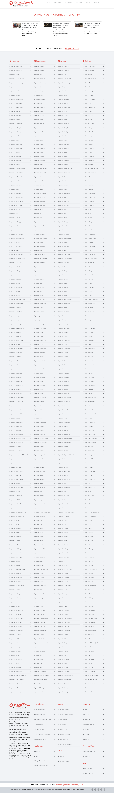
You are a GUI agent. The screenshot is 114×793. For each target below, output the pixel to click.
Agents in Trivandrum (64, 630)
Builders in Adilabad (88, 70)
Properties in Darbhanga (16, 193)
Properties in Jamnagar (15, 324)
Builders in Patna (87, 508)
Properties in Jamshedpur (16, 328)
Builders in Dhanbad (88, 205)
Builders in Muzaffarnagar (90, 438)
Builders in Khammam (89, 340)
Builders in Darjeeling (89, 197)
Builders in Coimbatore (89, 181)
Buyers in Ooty (38, 491)
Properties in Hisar (14, 291)
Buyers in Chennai (39, 177)
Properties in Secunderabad (17, 569)
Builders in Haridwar (88, 287)
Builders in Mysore (88, 446)
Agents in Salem (62, 561)
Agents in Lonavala (63, 369)
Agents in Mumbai (63, 426)
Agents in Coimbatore (64, 181)
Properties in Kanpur (15, 336)
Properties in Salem (14, 561)
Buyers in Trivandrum (40, 630)
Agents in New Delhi (64, 479)
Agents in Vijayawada (64, 671)
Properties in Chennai (15, 177)
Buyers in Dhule (38, 209)
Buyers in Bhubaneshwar (41, 168)
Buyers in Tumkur (39, 634)
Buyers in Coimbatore (40, 181)
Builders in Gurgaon (88, 271)
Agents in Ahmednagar (64, 83)
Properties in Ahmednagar (16, 83)
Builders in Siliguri (88, 581)
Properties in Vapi (14, 655)
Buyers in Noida (38, 483)
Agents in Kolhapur (63, 352)
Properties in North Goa (16, 487)
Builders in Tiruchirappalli (90, 618)
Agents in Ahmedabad (64, 79)
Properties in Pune (14, 520)
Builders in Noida (87, 483)
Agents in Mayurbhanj (64, 397)
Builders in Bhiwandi (88, 160)
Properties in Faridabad (16, 234)
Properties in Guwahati (15, 275)
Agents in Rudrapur (63, 557)
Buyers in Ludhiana (39, 377)
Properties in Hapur (14, 283)
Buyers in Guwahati (39, 275)
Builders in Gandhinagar (89, 238)
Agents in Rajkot (62, 540)
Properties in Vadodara (15, 651)
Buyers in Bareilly (39, 132)
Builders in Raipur (88, 536)
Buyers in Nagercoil (39, 451)
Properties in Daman (15, 189)
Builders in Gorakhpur (89, 254)
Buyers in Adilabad (39, 70)
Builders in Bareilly (88, 132)
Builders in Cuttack (88, 185)
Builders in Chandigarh (89, 173)
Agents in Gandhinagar (64, 238)
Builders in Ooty (87, 491)
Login (36, 756)
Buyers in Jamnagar (39, 324)
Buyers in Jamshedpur (40, 328)
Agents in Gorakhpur (64, 254)
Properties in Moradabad (16, 414)
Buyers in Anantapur (39, 107)
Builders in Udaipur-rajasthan (91, 643)
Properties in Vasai (14, 663)
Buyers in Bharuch (39, 144)
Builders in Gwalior (88, 279)
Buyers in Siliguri (38, 581)
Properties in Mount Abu (16, 422)
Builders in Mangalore (89, 385)
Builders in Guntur (88, 267)
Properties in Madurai (15, 381)
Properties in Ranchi (15, 545)
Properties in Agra (14, 74)
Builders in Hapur (88, 283)
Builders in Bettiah (88, 140)
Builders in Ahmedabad (89, 79)
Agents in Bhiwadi (63, 156)
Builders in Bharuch (88, 144)
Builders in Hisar (87, 291)
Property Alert (63, 756)
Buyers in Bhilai (38, 152)
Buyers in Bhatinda (39, 148)
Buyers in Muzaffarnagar (41, 438)
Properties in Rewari (15, 553)
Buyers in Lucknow (39, 373)
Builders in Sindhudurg (89, 585)
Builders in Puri (87, 524)
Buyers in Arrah (38, 111)
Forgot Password (40, 761)
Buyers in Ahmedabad (40, 79)
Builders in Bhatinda (88, 148)
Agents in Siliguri (63, 581)
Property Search (64, 709)
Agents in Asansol (63, 115)
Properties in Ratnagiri (15, 549)
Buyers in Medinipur (39, 401)
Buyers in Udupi (38, 647)
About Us (86, 714)
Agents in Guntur (63, 267)
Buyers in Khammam (40, 340)
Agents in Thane (62, 606)
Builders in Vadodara (88, 651)
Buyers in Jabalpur (39, 312)
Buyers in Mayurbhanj (40, 397)
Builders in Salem (88, 561)
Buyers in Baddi (38, 119)
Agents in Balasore (63, 123)
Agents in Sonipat (63, 594)
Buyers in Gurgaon (39, 271)
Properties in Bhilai (14, 152)
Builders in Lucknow (88, 373)
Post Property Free (40, 709)
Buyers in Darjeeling (39, 197)
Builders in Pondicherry (89, 516)
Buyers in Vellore (38, 667)
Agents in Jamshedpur (64, 328)
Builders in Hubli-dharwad (90, 299)
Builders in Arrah (87, 111)
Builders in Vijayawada (89, 671)
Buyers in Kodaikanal (40, 348)
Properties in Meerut (15, 406)
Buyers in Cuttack (39, 185)
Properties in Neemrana (16, 471)
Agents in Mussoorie (64, 434)
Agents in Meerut (63, 406)
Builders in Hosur (87, 295)
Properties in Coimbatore (16, 181)
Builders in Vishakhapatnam (90, 675)
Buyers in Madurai (39, 381)
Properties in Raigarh (15, 532)
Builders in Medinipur (89, 401)
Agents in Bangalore (64, 128)
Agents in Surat (62, 602)
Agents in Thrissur (63, 614)
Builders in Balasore (88, 123)
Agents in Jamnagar (63, 324)
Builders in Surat (87, 602)
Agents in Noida (62, 483)
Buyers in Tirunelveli (39, 622)
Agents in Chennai (63, 177)
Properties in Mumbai (15, 426)
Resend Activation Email (42, 765)
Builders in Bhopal (88, 164)
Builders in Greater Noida (90, 258)
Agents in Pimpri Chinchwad (66, 512)
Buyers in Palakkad (39, 495)
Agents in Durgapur (63, 222)
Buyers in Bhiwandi (39, 160)
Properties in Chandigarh (16, 173)
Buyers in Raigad (38, 528)
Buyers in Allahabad (39, 99)
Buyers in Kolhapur (39, 352)
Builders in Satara (88, 565)
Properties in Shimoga (15, 577)
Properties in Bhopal (15, 164)
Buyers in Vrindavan (39, 684)
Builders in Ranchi (88, 545)
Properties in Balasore (15, 123)
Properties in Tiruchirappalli (17, 618)
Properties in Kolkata (15, 356)
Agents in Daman (63, 189)
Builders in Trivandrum (89, 630)
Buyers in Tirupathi (39, 626)
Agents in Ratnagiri (63, 549)
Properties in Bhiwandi (15, 160)
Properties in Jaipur (14, 316)
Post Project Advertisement (42, 734)
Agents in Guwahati (63, 275)
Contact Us (87, 719)
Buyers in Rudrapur (39, 557)
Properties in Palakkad (15, 495)
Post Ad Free (57, 3)
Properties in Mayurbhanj (16, 397)
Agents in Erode (62, 230)
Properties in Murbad (15, 430)
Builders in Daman (88, 189)
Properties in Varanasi (15, 659)
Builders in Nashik (88, 459)
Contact (96, 3)
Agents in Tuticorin (63, 639)
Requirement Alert (64, 761)
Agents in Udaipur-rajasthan (66, 643)
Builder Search (63, 724)
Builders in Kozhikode (89, 361)
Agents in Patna (62, 508)
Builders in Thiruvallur (89, 610)
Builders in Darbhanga (89, 193)
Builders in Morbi (87, 418)
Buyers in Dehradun (39, 201)
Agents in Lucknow (63, 373)
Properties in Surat (14, 602)
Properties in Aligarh (15, 95)
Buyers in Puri (38, 524)
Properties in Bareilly (15, 132)
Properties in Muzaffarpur (16, 442)
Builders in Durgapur (89, 222)
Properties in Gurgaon (15, 271)
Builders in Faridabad (89, 234)
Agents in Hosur (62, 295)
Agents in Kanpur (63, 336)
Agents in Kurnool (63, 365)
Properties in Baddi (14, 119)
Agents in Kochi (62, 344)
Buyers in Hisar (38, 291)
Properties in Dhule (14, 209)
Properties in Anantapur (16, 107)
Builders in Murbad (88, 430)
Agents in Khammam (64, 340)
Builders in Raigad (88, 528)
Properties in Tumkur (15, 634)
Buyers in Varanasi (39, 659)
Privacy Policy (87, 756)
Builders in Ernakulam (89, 226)
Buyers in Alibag (38, 91)
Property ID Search (64, 734)
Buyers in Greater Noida (40, 258)
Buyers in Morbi (38, 418)
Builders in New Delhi (89, 479)
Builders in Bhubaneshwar (90, 168)
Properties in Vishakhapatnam (17, 675)
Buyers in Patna (38, 508)
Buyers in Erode (38, 230)
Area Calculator (88, 773)
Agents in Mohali (63, 410)
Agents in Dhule (62, 209)
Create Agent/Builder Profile (43, 719)
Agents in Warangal (63, 688)
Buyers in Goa (38, 250)
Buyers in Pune (38, 520)
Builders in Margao (88, 389)
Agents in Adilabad (63, 70)
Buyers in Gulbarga (39, 262)
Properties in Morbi (14, 418)
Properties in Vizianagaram (17, 679)
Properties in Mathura (15, 393)
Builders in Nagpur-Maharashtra (92, 455)
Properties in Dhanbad (15, 205)
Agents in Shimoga (63, 577)
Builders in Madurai (88, 381)
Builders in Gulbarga (88, 262)
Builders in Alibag (88, 91)
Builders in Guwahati (88, 275)
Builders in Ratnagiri (88, 549)
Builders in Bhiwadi (88, 156)
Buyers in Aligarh (38, 95)
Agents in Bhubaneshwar (65, 168)
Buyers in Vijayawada (40, 671)
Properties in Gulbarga (15, 262)
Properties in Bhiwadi (15, 156)
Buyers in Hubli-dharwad (41, 299)
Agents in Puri (62, 524)
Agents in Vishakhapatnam (65, 675)
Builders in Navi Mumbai (90, 463)
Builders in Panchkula (89, 504)
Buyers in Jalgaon (39, 320)
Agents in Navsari (63, 467)
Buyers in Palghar (39, 500)
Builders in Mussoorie (89, 434)
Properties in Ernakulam (16, 226)
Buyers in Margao (39, 389)
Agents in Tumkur (63, 634)
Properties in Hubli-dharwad (17, 299)
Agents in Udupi (62, 647)
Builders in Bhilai (87, 152)
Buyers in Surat (38, 602)
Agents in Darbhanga (64, 193)
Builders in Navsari (88, 467)
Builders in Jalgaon (88, 320)
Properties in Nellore (15, 475)
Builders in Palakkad (88, 495)
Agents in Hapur (62, 283)
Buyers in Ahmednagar (40, 83)
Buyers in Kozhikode (39, 361)
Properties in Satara (15, 565)
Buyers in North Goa (39, 487)
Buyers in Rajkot (38, 540)
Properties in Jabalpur (15, 312)
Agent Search (63, 719)
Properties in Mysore (15, 446)
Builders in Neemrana (89, 471)
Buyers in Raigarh (39, 532)
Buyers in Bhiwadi (39, 156)
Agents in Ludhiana (63, 377)
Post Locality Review (40, 739)
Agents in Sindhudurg (64, 585)
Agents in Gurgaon (63, 271)
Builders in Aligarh (88, 95)
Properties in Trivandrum (16, 630)
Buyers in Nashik (38, 459)
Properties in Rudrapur (15, 557)
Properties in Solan (14, 590)
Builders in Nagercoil (88, 451)
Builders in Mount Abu (89, 422)
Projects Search (63, 729)
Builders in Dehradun (89, 201)
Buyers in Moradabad (40, 414)
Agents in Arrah (62, 111)
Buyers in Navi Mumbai (40, 463)
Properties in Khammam (16, 340)
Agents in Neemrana (64, 471)
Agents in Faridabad (64, 234)
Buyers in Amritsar (39, 103)
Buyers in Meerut (39, 406)
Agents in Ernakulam (64, 226)
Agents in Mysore (63, 446)
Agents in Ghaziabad (64, 246)
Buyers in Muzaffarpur (40, 442)
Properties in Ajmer (14, 87)
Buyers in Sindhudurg (40, 585)
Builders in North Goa (89, 487)
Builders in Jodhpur (88, 332)
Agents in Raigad (63, 528)
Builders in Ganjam (88, 242)
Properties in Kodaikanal (16, 348)
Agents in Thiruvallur (64, 610)
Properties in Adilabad (15, 70)
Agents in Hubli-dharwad (65, 299)
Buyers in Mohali (38, 410)
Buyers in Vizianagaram (40, 679)
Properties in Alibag (14, 91)
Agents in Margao (63, 389)
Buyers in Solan (38, 590)
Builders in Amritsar (88, 103)
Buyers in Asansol (39, 115)
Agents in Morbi (62, 418)
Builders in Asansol (88, 115)
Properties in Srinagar (15, 598)
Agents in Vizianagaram (64, 679)
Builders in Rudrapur (89, 557)
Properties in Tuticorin (15, 639)
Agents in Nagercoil (63, 451)
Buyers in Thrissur (39, 614)
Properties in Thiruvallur (16, 610)
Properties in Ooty (14, 491)
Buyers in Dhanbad (39, 205)
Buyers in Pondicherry (40, 516)
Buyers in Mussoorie (39, 434)
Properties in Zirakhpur (15, 692)
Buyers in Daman (38, 189)
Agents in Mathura (63, 393)
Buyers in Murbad (39, 430)
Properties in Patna (14, 508)
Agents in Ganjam (63, 242)
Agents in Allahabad (64, 99)
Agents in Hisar (62, 291)
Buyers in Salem (38, 561)
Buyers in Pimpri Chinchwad (42, 512)
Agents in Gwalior (63, 279)
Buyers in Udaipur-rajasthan (42, 643)
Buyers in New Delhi (39, 479)
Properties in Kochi (14, 344)
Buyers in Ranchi (38, 545)
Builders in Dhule (87, 209)
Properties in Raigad (15, 528)
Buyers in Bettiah (38, 140)
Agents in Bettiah (63, 140)
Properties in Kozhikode (16, 361)
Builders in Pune (87, 520)
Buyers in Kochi (38, 344)
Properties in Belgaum (15, 136)
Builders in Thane (88, 606)
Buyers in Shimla (38, 573)
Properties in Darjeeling (16, 197)
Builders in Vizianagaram (90, 679)
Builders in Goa (87, 250)
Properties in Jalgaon (15, 320)
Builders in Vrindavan (89, 684)
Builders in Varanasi (88, 659)
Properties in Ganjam (15, 242)
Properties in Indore (15, 307)
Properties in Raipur (15, 536)
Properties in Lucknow (15, 373)
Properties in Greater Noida (17, 258)
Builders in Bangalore (89, 128)
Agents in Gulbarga (63, 262)
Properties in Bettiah (15, 140)
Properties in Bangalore (16, 128)
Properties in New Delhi (16, 479)
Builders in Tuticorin (88, 639)
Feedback (86, 729)
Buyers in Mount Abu (40, 422)
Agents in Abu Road (63, 66)
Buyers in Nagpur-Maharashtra (42, 455)
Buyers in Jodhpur (39, 332)
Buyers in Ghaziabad (39, 246)
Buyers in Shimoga (39, 577)
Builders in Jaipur (87, 316)
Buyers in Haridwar (39, 287)
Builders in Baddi (87, 119)
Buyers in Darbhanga (40, 193)
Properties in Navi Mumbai (16, 463)
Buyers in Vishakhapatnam (41, 675)
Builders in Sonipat (88, 594)
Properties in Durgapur (15, 222)
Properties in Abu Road (15, 66)
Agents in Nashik (63, 459)
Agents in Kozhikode (64, 361)
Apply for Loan (88, 768)
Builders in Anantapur (89, 107)
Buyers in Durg (38, 218)
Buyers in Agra (38, 74)
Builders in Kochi (87, 344)
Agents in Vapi (62, 655)
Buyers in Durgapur (39, 222)
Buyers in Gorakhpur (39, 254)
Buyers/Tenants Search (66, 714)
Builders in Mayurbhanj (89, 397)
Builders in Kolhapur (88, 352)
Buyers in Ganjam (39, 242)
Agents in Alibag (62, 91)
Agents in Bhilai (62, 152)
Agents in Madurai (63, 381)
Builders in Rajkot (88, 540)
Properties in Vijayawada (16, 671)
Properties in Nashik (15, 459)
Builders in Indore (88, 307)
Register (37, 751)
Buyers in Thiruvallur (40, 610)
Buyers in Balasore (39, 123)
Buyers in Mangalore (39, 385)
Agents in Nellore (63, 475)
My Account (68, 3)
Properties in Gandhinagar (16, 238)
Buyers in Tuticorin (39, 639)
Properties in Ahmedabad (16, 79)
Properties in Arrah (14, 111)
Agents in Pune (62, 520)
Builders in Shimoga (88, 577)
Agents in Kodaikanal (64, 348)
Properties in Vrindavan (16, 684)
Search (88, 3)
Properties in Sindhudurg (16, 585)
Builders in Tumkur (88, 634)
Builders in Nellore (88, 475)
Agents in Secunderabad (65, 569)
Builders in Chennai (88, 177)
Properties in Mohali (15, 410)
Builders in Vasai (87, 663)
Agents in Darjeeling (64, 197)
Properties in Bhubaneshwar (17, 168)
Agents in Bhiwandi (63, 160)
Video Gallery (88, 739)
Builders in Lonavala (88, 369)
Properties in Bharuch (15, 144)
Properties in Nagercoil (15, 451)
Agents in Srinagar (63, 598)
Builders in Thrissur (88, 614)
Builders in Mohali (88, 410)
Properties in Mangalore (16, 385)
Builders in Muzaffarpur (89, 442)
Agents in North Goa (64, 487)
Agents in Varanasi (63, 659)
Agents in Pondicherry (64, 516)
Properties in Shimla (15, 573)
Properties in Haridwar (15, 287)
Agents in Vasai (62, 663)
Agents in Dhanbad (63, 205)
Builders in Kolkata (88, 356)
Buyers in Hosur (38, 295)
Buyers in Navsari (39, 467)
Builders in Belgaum (88, 136)
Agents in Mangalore (64, 385)
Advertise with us (89, 724)
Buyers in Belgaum (39, 136)
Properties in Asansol (15, 115)
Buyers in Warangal (39, 688)
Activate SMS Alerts (39, 729)
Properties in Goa (14, 250)
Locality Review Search (65, 744)
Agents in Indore (63, 307)
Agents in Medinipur (64, 401)
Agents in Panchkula (64, 504)
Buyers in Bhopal (38, 164)
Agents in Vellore (63, 667)
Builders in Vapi (87, 655)
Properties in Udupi (14, 647)
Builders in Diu (87, 213)
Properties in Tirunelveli (16, 622)
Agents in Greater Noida (65, 258)
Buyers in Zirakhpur (39, 692)
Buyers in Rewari (38, 553)
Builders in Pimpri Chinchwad (91, 512)
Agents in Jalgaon (63, 320)
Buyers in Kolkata (39, 356)
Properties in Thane (14, 606)
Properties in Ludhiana (15, 377)
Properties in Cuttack (15, 185)
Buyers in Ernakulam (39, 226)
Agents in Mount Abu (64, 422)
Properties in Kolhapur (15, 352)
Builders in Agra (87, 74)
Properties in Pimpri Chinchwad (18, 512)
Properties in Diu (14, 213)
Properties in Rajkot (14, 540)
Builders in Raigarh (88, 532)
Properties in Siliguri (15, 581)
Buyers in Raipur (38, 536)
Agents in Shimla (63, 573)
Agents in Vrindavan (64, 684)
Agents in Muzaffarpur (64, 442)
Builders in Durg (87, 218)
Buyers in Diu (37, 213)
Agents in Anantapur (64, 107)
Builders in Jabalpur (88, 312)
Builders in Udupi (88, 647)
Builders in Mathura (88, 393)
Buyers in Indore (38, 307)
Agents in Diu (62, 213)
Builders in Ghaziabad (89, 246)
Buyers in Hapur (38, 283)
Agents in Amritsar (63, 103)
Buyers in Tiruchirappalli (41, 618)
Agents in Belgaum (63, 136)
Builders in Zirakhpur (89, 692)
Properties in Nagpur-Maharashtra (19, 455)
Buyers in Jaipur (38, 316)
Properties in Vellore (15, 667)
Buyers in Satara (38, 565)
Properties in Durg (14, 218)
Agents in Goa (62, 250)
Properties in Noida (14, 483)
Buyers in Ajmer (38, 87)
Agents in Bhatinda (63, 148)
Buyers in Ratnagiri (39, 549)
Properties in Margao (15, 389)
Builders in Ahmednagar (89, 83)
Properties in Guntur (15, 267)
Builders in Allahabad (89, 99)
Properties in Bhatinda (15, 148)
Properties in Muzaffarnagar (17, 438)
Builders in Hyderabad (89, 303)
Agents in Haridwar (63, 287)
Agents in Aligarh (63, 95)
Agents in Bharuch (63, 144)
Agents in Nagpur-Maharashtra (67, 455)
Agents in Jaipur (62, 316)
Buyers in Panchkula (39, 504)
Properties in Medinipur (16, 401)
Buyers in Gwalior (39, 279)
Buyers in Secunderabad (41, 569)
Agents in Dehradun (64, 201)
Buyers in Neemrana (39, 471)
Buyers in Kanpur (39, 336)
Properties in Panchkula (16, 504)
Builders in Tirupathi (88, 626)
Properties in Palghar (15, 500)
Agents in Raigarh (63, 532)
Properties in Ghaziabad (16, 246)
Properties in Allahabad (16, 99)
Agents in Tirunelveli (64, 622)
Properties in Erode (14, 230)
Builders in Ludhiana (88, 377)
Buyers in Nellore (39, 475)
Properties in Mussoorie (16, 434)
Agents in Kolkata (63, 356)
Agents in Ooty (62, 491)
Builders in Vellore (88, 667)
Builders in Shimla (88, 573)
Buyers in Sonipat (39, 594)
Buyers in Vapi (38, 655)
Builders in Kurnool (88, 365)
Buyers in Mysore (39, 446)
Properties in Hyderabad (16, 303)
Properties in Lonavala (15, 369)
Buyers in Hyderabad (40, 303)
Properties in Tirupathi (15, 626)
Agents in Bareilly (63, 132)
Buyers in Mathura (39, 393)
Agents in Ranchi (63, 545)
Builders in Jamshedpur (89, 328)
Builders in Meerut (88, 406)
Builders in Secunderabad (90, 569)
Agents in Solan (62, 590)
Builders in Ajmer (87, 87)
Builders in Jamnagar (88, 324)
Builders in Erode (87, 230)
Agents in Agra (62, 74)
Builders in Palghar (88, 500)
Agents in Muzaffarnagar (65, 438)
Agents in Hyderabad (64, 303)
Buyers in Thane (38, 606)
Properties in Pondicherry (16, 516)
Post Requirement (40, 714)
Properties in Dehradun (16, 201)
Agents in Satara (62, 565)
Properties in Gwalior (15, 279)
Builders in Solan (87, 590)
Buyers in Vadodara (39, 651)
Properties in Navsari (15, 467)
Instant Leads (38, 724)
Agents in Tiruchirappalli (65, 618)
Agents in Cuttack (63, 185)
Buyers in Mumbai (39, 426)
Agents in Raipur (63, 536)
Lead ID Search (63, 739)
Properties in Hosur (14, 295)
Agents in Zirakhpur (63, 692)
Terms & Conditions (89, 751)
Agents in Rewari (63, 553)
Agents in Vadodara (63, 651)
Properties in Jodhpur (15, 332)
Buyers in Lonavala (39, 369)
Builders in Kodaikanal (89, 348)
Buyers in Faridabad (39, 234)
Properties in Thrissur (15, 614)
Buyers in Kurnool (39, 365)
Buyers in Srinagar (39, 598)
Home (48, 3)
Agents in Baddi (62, 119)
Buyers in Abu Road (39, 66)
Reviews (86, 734)
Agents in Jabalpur (63, 312)
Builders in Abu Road (89, 66)
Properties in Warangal (15, 688)
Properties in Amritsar (15, 103)
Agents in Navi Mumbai (64, 463)
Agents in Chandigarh (64, 173)
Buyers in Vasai (38, 663)
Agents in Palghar (63, 500)
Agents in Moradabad (64, 414)
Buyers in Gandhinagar (40, 238)
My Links (79, 3)
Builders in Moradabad (89, 414)
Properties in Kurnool (15, 365)
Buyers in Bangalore (39, 128)
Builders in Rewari (88, 553)
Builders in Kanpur (88, 336)
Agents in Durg (62, 218)
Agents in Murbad (63, 430)
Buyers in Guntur (38, 267)
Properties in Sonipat (15, 594)
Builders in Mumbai (88, 426)
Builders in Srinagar (88, 598)
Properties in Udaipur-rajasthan (18, 643)
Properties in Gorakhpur (16, 254)
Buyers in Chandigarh (40, 173)
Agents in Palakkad (63, 495)
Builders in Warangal (88, 688)
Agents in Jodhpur (63, 332)
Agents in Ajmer (62, 87)
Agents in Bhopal (63, 164)
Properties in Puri (14, 524)
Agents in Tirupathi (63, 626)
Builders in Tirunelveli (89, 622)
